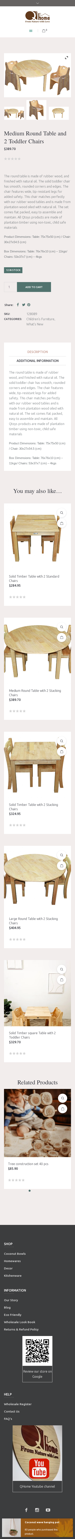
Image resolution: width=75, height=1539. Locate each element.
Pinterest (29, 304)
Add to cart (34, 287)
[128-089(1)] (14, 113)
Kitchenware (13, 1275)
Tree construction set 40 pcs (28, 1164)
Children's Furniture (40, 319)
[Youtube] (48, 1510)
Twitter (23, 304)
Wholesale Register (18, 1404)
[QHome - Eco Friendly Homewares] (37, 16)
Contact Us (12, 1411)
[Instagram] (37, 1510)
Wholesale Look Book (19, 1322)
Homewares (12, 1261)
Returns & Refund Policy (21, 1329)
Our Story (11, 1300)
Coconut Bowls (15, 1253)
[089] (36, 110)
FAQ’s (8, 1418)
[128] (59, 113)
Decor (8, 1268)
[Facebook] (26, 1510)
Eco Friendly (13, 1314)
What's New (34, 324)
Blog (7, 1307)
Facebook (18, 304)
